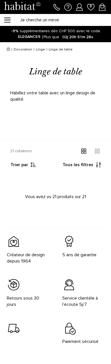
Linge (40, 49)
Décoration (23, 49)
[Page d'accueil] (22, 7)
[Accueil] (8, 49)
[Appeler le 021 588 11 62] (56, 6)
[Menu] (7, 20)
